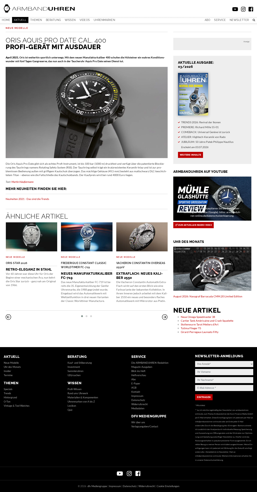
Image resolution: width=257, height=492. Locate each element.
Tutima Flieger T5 (191, 328)
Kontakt (135, 391)
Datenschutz (138, 400)
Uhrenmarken (104, 19)
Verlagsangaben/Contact (144, 426)
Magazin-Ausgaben (141, 366)
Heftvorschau (138, 375)
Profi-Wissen (74, 389)
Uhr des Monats (12, 366)
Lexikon (72, 405)
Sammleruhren (75, 371)
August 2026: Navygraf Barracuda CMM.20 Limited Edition (207, 296)
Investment (74, 366)
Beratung (53, 19)
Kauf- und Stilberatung (80, 362)
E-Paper (135, 383)
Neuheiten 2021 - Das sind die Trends (27, 198)
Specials (8, 389)
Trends (7, 393)
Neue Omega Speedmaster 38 (198, 316)
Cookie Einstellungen (168, 486)
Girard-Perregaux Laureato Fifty (199, 332)
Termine (8, 375)
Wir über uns (138, 422)
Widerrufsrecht (139, 404)
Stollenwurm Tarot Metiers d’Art (199, 324)
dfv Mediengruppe (148, 416)
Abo (208, 19)
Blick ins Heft (138, 371)
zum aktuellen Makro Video (194, 225)
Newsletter (239, 19)
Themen (36, 19)
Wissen (70, 19)
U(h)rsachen (74, 375)
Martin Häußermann (22, 181)
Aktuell (20, 19)
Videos (85, 19)
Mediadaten (137, 408)
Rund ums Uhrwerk (78, 393)
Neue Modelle (17, 28)
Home (6, 19)
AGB (133, 387)
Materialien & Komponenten (83, 397)
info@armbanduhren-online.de (208, 421)
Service (220, 19)
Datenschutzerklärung (213, 460)
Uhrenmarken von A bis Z (81, 401)
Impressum (137, 395)
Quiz (70, 409)
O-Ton (7, 401)
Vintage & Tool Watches (17, 405)
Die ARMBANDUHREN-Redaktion (149, 362)
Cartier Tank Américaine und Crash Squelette (207, 320)
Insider (7, 371)
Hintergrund (10, 397)
